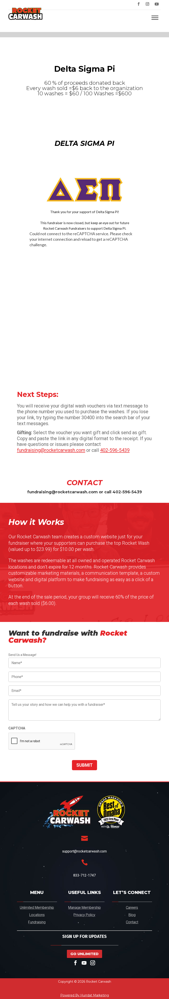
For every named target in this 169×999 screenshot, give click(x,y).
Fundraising (37, 922)
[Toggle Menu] (154, 17)
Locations (37, 915)
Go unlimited (84, 954)
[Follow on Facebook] (138, 4)
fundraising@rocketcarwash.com (51, 450)
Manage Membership (84, 907)
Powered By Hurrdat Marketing (84, 995)
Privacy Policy (84, 915)
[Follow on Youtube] (157, 4)
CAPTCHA (16, 728)
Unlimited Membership (37, 907)
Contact (132, 922)
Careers (132, 907)
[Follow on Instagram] (147, 4)
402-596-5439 (115, 450)
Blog (132, 915)
